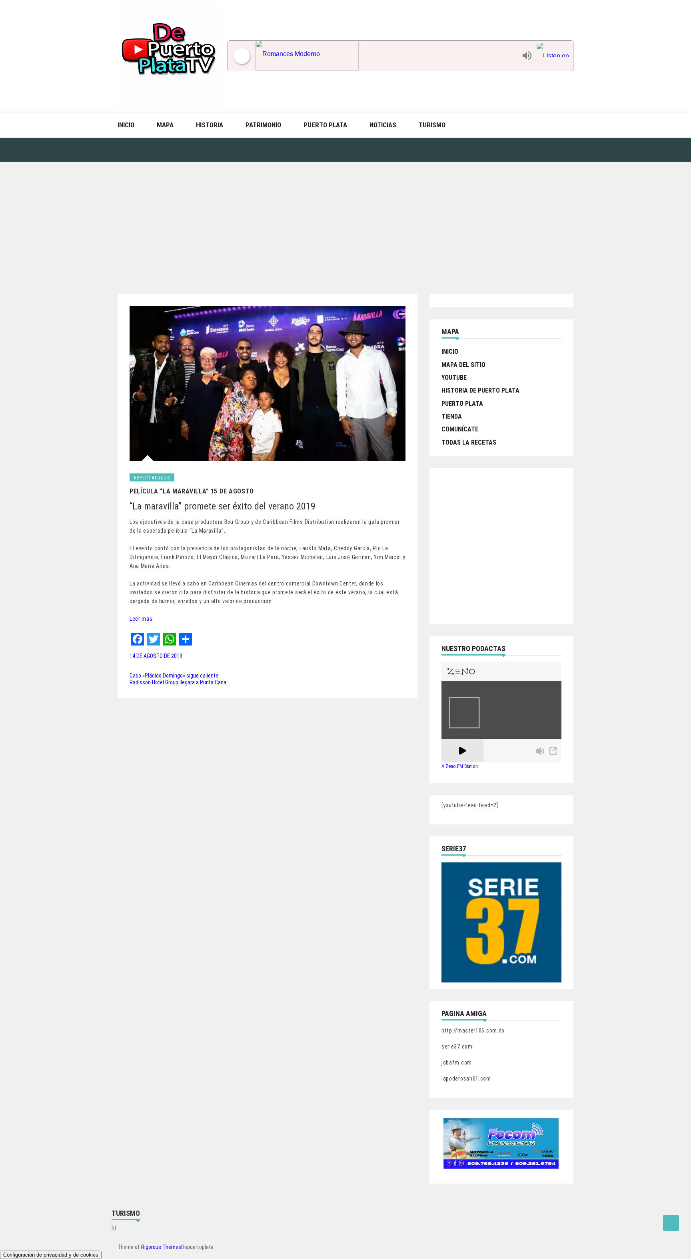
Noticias (382, 125)
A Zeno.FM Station (459, 766)
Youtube (454, 377)
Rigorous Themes (161, 1247)
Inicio (126, 125)
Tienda (451, 416)
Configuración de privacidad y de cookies (50, 1255)
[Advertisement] (345, 222)
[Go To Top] (671, 1223)
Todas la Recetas (468, 442)
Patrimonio (263, 125)
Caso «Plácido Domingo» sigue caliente (174, 675)
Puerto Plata (325, 125)
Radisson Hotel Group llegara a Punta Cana (178, 682)
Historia (209, 125)
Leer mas (141, 618)
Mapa (165, 125)
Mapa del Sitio (463, 365)
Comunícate (459, 429)
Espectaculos (152, 478)
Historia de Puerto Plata (480, 390)
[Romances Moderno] (387, 56)
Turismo (432, 125)
